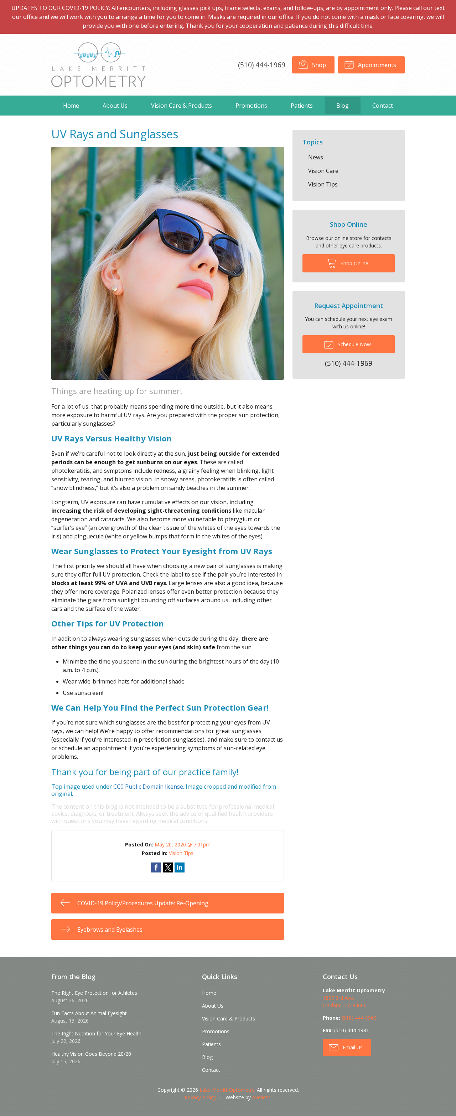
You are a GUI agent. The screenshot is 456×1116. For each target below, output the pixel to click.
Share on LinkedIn (180, 867)
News (315, 157)
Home (71, 105)
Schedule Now (353, 344)
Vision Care (323, 171)
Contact (382, 105)
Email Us (352, 1047)
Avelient (261, 1097)
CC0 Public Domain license (148, 786)
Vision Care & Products (181, 105)
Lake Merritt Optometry (227, 1089)
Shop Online (353, 263)
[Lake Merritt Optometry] (98, 64)
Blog (342, 105)
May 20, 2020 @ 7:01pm (183, 844)
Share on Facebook (156, 867)
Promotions (251, 105)
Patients (302, 105)
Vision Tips (181, 853)
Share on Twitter (168, 867)
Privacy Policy (200, 1097)
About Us (115, 105)
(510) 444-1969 (261, 65)
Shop (318, 65)
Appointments (376, 65)
